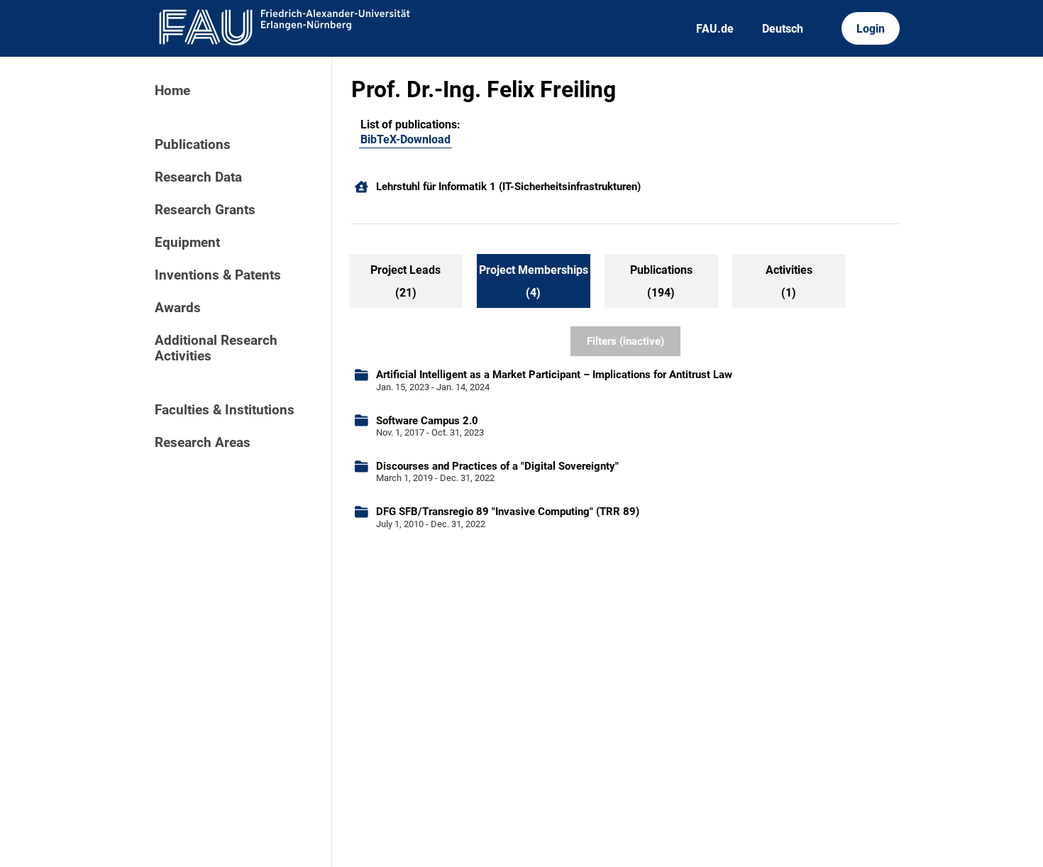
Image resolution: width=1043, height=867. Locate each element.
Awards (178, 308)
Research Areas (202, 443)
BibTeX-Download (405, 139)
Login (870, 28)
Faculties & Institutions (224, 410)
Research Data (198, 177)
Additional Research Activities (216, 348)
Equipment (187, 242)
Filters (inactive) (625, 341)
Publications (193, 145)
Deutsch (782, 28)
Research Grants (205, 210)
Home (172, 91)
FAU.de (715, 28)
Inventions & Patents (218, 275)
